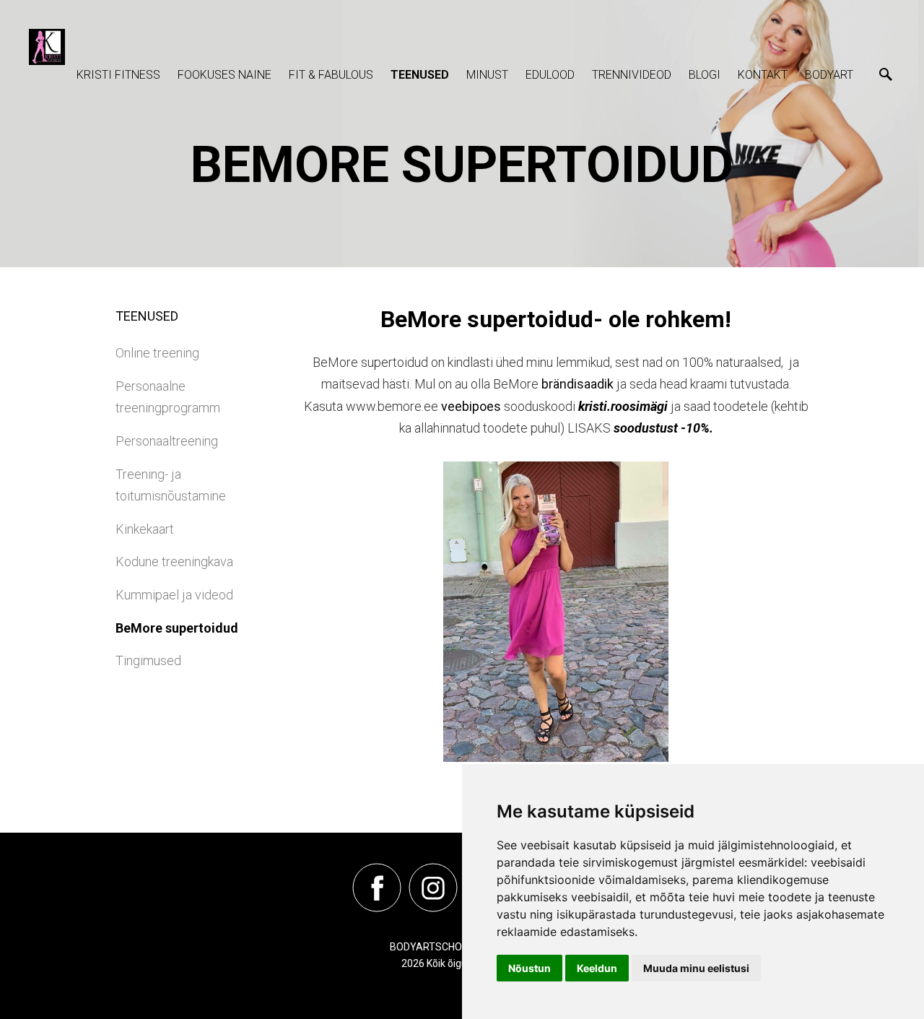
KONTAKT (763, 75)
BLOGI (704, 75)
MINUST (487, 75)
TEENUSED (420, 75)
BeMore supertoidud (177, 628)
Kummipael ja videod (174, 594)
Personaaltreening (167, 440)
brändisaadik (577, 383)
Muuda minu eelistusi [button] (696, 968)
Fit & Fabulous (331, 75)
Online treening (157, 352)
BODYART (829, 75)
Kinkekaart (145, 529)
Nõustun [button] (529, 968)
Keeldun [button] (597, 968)
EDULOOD (550, 75)
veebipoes (471, 406)
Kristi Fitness (118, 75)
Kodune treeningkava (174, 561)
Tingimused (148, 660)
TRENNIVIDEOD (631, 75)
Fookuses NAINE (224, 75)
